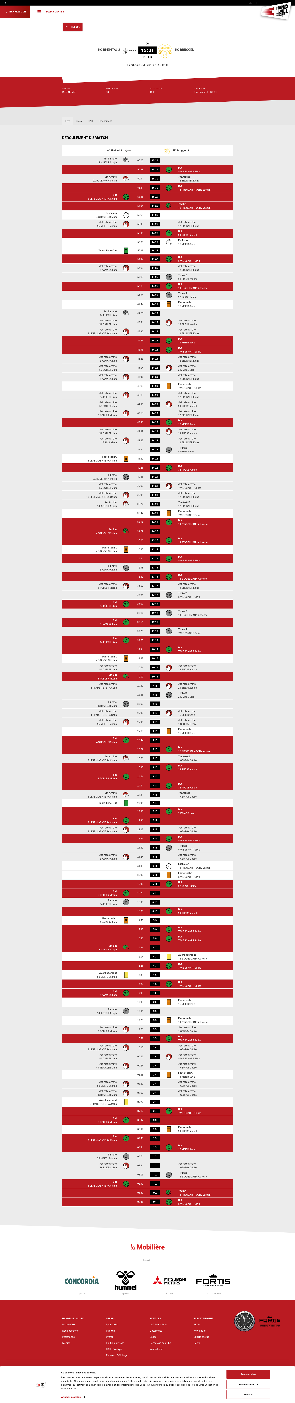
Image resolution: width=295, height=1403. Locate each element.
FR (256, 3)
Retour (74, 26)
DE (250, 3)
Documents (156, 1330)
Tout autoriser (248, 1374)
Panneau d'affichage (116, 1355)
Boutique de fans (115, 1343)
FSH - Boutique (114, 1349)
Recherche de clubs (160, 1343)
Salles (153, 1336)
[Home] (4, 3)
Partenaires (68, 1336)
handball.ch (17, 11)
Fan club (110, 1330)
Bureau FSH (68, 1324)
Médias (66, 1343)
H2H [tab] (90, 121)
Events (109, 1336)
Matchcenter (55, 11)
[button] (39, 12)
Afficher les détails (71, 1397)
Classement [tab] (105, 121)
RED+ (197, 1324)
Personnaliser (246, 1384)
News (197, 1343)
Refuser (248, 1394)
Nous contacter (70, 1330)
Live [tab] (67, 121)
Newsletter (200, 1330)
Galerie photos (201, 1336)
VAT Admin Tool (158, 1324)
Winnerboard (156, 1349)
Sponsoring (112, 1324)
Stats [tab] (79, 121)
